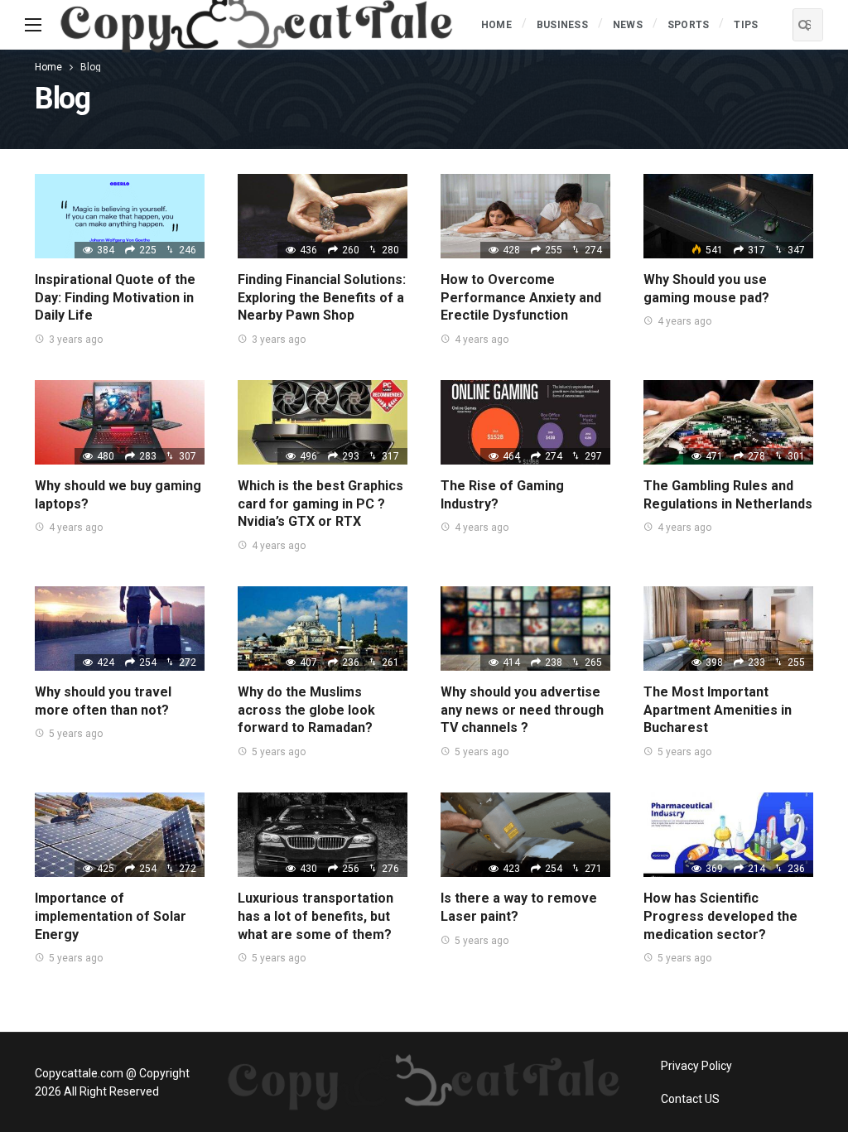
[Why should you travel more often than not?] (120, 629)
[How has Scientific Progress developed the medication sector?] (728, 835)
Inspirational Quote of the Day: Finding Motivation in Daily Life (115, 297)
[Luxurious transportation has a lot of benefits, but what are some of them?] (322, 835)
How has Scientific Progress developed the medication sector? (720, 916)
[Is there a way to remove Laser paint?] (525, 835)
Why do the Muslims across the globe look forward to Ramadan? (306, 709)
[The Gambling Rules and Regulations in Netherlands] (728, 422)
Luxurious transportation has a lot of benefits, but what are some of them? (315, 916)
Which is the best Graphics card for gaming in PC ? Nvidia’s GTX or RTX (320, 503)
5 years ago (76, 733)
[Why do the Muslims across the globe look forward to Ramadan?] (322, 629)
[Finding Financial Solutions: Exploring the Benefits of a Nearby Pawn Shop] (322, 216)
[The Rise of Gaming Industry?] (525, 422)
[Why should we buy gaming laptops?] (120, 422)
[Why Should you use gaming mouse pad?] (728, 216)
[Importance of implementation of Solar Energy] (120, 835)
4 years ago (481, 339)
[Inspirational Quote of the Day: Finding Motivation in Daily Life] (120, 216)
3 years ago (76, 339)
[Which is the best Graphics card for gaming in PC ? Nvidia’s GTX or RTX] (322, 422)
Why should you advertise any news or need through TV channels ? (522, 709)
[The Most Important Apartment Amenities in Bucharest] (728, 629)
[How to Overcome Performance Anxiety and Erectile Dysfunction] (525, 216)
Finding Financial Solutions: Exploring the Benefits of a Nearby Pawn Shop (322, 297)
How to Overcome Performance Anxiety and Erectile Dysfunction (521, 297)
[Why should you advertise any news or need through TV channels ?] (525, 629)
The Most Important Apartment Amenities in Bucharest (717, 709)
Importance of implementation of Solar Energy (110, 916)
